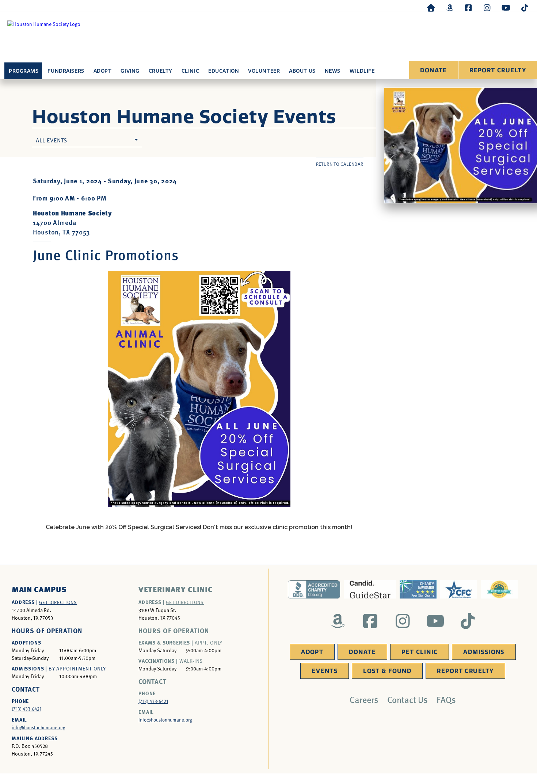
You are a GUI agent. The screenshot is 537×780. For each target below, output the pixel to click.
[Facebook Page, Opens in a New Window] (468, 7)
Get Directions (58, 602)
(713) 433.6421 (26, 709)
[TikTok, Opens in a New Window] (525, 7)
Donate (433, 70)
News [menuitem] (332, 71)
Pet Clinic (419, 652)
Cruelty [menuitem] (160, 71)
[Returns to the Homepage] (431, 7)
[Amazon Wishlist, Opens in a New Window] (450, 7)
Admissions (483, 652)
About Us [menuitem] (302, 71)
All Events (51, 140)
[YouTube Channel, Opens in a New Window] (506, 7)
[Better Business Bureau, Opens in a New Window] (314, 589)
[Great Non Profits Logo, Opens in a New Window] (499, 589)
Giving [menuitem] (130, 71)
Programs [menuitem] (23, 71)
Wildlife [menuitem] (362, 71)
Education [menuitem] (223, 71)
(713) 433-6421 (153, 701)
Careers (364, 699)
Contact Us (407, 699)
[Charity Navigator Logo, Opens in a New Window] (418, 589)
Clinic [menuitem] (190, 71)
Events (325, 671)
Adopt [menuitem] (103, 71)
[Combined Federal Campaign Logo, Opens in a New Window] (458, 589)
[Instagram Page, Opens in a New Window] (487, 7)
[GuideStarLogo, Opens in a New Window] (370, 589)
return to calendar (339, 164)
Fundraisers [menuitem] (65, 71)
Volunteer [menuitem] (264, 71)
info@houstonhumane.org (38, 727)
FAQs (446, 699)
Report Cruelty (497, 70)
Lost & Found (387, 671)
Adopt (312, 652)
